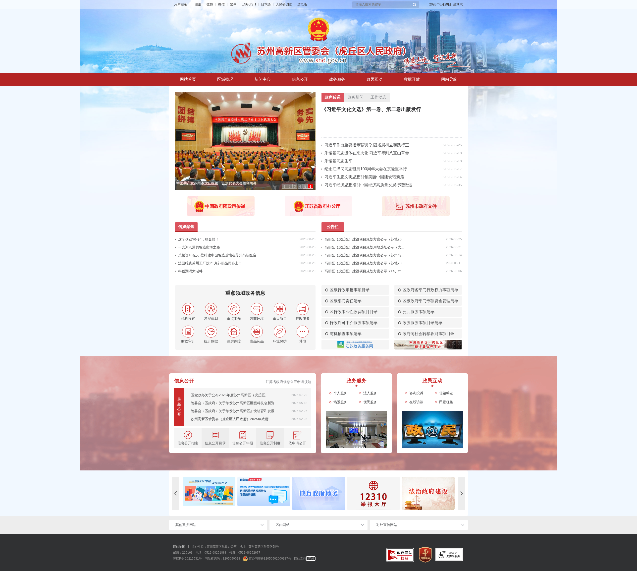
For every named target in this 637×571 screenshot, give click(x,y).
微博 (210, 4)
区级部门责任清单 (346, 301)
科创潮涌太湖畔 (190, 271)
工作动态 (378, 97)
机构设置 (188, 319)
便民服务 (370, 402)
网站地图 (179, 546)
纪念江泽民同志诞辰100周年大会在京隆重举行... (367, 169)
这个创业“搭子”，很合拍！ (198, 239)
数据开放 (412, 79)
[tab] (225, 79)
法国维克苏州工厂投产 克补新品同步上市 (210, 263)
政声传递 (333, 97)
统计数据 (211, 341)
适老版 (302, 4)
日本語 (266, 4)
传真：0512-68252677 (244, 552)
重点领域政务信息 (245, 293)
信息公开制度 (270, 443)
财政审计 (188, 341)
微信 (221, 4)
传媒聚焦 (186, 227)
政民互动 (374, 79)
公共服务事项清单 (418, 312)
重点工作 (234, 319)
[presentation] (175, 493)
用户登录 (180, 4)
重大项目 (280, 319)
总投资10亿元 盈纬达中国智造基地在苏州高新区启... (218, 255)
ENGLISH (249, 4)
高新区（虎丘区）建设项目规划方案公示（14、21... (364, 271)
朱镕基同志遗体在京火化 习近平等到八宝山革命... (368, 153)
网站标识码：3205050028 (222, 558)
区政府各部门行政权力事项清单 (430, 290)
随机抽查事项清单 (346, 334)
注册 (198, 4)
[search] (383, 4)
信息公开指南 (187, 443)
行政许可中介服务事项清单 (353, 323)
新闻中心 (262, 79)
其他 (302, 341)
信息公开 (300, 79)
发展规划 (211, 319)
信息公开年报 (242, 443)
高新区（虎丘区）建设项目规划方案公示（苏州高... (364, 255)
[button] (414, 4)
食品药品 (257, 341)
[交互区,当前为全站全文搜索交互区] (385, 4)
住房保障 (234, 341)
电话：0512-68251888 (211, 552)
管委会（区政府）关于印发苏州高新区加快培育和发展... (234, 411)
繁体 (233, 4)
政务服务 (337, 79)
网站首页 (188, 79)
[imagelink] (400, 555)
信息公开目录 (215, 443)
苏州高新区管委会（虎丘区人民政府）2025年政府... (231, 419)
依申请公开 (297, 443)
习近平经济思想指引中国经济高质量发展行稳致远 (368, 185)
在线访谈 (416, 402)
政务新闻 (356, 97)
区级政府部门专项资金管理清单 (430, 301)
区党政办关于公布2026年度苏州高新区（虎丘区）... (231, 395)
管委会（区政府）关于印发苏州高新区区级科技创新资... (234, 403)
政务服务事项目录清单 (422, 323)
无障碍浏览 (284, 4)
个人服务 (340, 393)
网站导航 (449, 79)
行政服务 (303, 319)
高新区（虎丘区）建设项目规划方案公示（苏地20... (364, 239)
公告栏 (333, 227)
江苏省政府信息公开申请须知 (288, 382)
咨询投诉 (416, 393)
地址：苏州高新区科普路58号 (259, 546)
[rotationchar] (242, 141)
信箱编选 (446, 393)
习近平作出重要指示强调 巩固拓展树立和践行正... (368, 145)
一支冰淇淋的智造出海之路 (199, 247)
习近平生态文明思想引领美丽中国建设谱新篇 (364, 177)
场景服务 (340, 402)
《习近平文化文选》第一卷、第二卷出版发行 (371, 109)
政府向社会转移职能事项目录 (428, 334)
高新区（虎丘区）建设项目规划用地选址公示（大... (364, 247)
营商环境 (257, 319)
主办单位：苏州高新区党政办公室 (214, 546)
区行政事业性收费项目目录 (353, 312)
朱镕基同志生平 (338, 161)
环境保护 (280, 341)
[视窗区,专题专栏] (318, 493)
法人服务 (370, 393)
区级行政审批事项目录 (350, 290)
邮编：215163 (183, 552)
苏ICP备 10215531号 (187, 558)
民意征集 (446, 402)
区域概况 (225, 79)
